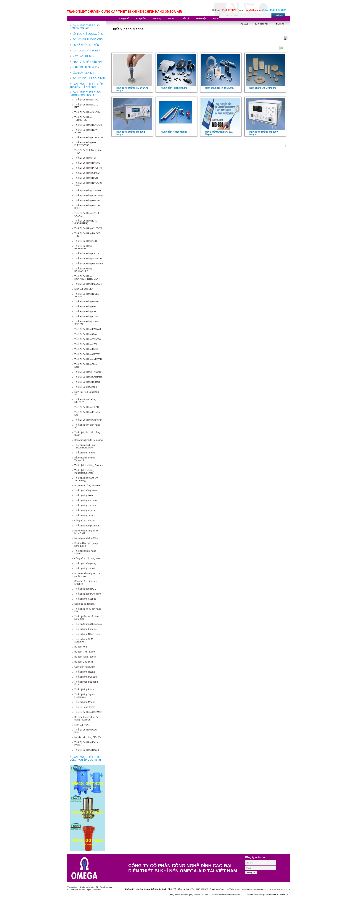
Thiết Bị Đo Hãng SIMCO (86, 173)
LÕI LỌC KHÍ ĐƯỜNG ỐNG (88, 33)
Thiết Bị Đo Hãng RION (86, 178)
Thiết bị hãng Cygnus (85, 599)
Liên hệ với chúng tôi (88, 887)
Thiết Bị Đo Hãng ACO (85, 241)
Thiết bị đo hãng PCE (85, 589)
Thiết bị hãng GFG (83, 495)
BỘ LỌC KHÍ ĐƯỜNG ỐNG (88, 39)
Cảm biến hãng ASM (84, 667)
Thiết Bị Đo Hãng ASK (85, 311)
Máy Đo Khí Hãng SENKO (87, 737)
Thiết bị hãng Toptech (85, 452)
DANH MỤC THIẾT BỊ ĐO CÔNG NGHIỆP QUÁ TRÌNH (85, 758)
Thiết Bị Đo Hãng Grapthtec (88, 377)
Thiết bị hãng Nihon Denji (87, 634)
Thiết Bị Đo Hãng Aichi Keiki (88, 195)
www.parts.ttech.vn (262, 889)
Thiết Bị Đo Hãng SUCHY (87, 112)
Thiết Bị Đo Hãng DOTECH (88, 125)
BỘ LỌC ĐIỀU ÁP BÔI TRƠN (89, 78)
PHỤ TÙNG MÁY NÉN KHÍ (87, 61)
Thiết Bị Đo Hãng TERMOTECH (83, 118)
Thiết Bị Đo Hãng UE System (88, 263)
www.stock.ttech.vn (281, 889)
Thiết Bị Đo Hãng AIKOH (86, 407)
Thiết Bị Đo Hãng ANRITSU (88, 359)
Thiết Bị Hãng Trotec (84, 707)
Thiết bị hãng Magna (84, 702)
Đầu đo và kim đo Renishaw (88, 440)
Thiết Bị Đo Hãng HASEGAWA (83, 247)
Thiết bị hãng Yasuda (85, 505)
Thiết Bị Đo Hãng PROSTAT (88, 168)
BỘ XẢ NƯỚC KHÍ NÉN (86, 45)
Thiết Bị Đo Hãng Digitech (87, 382)
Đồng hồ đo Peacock (85, 520)
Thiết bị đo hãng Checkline (88, 594)
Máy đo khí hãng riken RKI (87, 485)
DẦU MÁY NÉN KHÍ (83, 72)
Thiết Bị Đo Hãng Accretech (88, 420)
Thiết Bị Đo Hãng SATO (86, 99)
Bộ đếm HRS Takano (85, 651)
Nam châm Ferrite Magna (174, 88)
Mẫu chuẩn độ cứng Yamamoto (84, 459)
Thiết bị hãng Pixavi (84, 689)
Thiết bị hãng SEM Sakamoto (83, 640)
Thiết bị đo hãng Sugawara (88, 624)
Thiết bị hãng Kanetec (85, 629)
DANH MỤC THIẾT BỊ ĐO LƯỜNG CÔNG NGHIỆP (85, 94)
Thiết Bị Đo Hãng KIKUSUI (87, 253)
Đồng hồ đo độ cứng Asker (87, 558)
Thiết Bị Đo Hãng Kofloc (86, 316)
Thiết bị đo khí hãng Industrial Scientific (84, 471)
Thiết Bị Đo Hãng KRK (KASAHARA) (85, 222)
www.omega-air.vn (243, 889)
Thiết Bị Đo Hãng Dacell (86, 750)
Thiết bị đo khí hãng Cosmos (88, 465)
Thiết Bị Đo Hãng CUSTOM (88, 228)
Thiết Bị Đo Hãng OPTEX (87, 354)
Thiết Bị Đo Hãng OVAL (86, 334)
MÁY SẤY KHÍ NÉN (83, 56)
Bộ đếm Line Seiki (83, 662)
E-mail (245, 24)
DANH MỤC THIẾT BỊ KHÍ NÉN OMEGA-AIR (85, 27)
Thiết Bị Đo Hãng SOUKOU (88, 258)
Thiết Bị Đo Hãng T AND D (87, 372)
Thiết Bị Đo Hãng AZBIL (86, 344)
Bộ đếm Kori (80, 646)
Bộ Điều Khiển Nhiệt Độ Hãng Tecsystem (86, 718)
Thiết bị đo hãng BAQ (85, 563)
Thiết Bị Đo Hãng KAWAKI (87, 329)
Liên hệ (281, 24)
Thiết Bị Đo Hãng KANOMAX (88, 137)
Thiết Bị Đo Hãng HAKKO (87, 163)
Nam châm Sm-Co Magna (262, 88)
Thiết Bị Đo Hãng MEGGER (88, 284)
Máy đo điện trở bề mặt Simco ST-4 (206, 895)
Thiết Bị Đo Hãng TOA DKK (88, 190)
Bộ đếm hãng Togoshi (85, 656)
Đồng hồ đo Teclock (84, 604)
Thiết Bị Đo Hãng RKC (85, 306)
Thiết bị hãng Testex (84, 515)
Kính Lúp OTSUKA (83, 289)
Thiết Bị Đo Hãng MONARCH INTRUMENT (87, 277)
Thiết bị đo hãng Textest (86, 490)
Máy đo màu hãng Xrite (86, 538)
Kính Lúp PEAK (82, 724)
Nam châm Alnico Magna (174, 132)
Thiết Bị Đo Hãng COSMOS (88, 712)
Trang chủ (72, 887)
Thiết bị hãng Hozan (84, 672)
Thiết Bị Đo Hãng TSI (85, 158)
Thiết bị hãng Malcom (85, 510)
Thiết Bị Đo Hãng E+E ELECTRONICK (85, 144)
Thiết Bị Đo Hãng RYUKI (86, 349)
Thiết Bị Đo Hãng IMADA (86, 301)
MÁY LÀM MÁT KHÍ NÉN (86, 50)
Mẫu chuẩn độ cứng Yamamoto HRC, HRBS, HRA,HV (248, 895)
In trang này (263, 24)
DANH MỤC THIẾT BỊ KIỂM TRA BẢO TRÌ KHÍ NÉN (86, 85)
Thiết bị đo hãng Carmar (86, 525)
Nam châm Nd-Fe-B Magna (219, 88)
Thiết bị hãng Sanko (84, 568)
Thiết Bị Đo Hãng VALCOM (88, 339)
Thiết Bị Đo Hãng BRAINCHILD (83, 270)
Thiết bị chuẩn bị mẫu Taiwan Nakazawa (85, 446)
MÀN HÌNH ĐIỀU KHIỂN (86, 67)
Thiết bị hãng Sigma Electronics (84, 695)
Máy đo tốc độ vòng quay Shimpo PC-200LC (169, 895)
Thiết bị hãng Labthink (85, 500)
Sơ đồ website (106, 887)
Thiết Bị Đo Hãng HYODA (87, 200)
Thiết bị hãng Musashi (85, 677)
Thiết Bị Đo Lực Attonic (85, 387)
